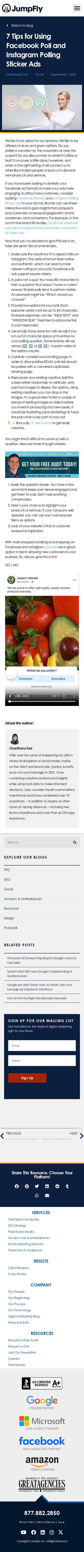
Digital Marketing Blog (24, 1316)
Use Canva (43, 423)
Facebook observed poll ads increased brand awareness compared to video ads (41, 228)
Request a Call (18, 1346)
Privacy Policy (26, 1522)
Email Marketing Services (25, 1244)
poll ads (51, 547)
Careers (14, 1359)
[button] (77, 8)
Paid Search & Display (23, 1219)
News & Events (18, 1322)
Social (39, 74)
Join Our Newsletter (22, 1352)
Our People (16, 1292)
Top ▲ (61, 1522)
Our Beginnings (19, 1298)
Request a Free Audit (23, 1340)
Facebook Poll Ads (31, 198)
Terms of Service (46, 1522)
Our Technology (19, 1310)
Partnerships (16, 1365)
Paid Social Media (21, 1232)
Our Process (16, 1304)
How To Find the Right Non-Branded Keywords (36, 998)
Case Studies (17, 1274)
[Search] (75, 842)
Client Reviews (18, 1268)
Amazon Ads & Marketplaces (29, 1238)
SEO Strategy (17, 1225)
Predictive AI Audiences (25, 1250)
